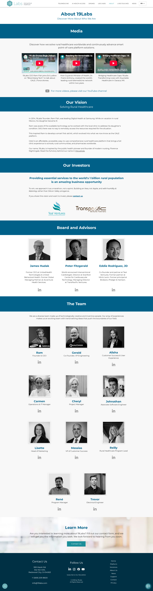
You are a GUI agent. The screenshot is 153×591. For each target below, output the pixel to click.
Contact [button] (113, 580)
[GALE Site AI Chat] (148, 586)
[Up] (5, 586)
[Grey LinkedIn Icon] (39, 289)
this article (80, 151)
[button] (76, 544)
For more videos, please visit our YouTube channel (79, 91)
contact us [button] (78, 196)
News (113, 573)
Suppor (113, 577)
